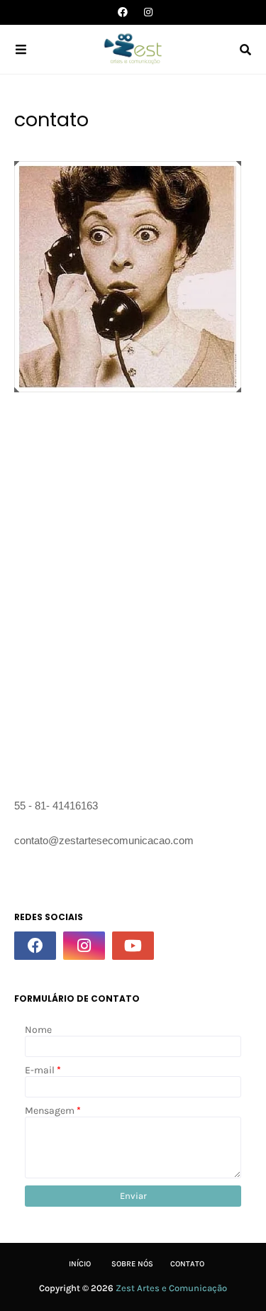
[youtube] (133, 945)
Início (80, 1263)
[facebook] (122, 12)
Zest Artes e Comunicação (171, 1288)
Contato (187, 1263)
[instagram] (146, 12)
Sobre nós (132, 1263)
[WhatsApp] (182, 945)
